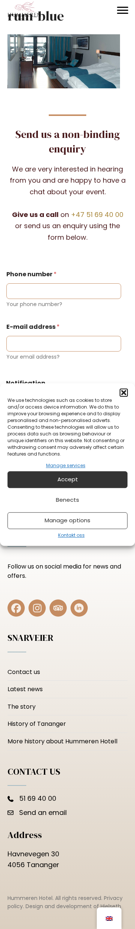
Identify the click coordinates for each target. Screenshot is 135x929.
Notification (25, 383)
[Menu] (122, 10)
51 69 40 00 (37, 798)
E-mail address (33, 326)
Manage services (66, 465)
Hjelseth (110, 906)
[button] (124, 392)
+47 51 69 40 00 (97, 214)
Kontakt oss (71, 535)
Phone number (31, 274)
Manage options (67, 521)
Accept (67, 480)
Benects (67, 500)
